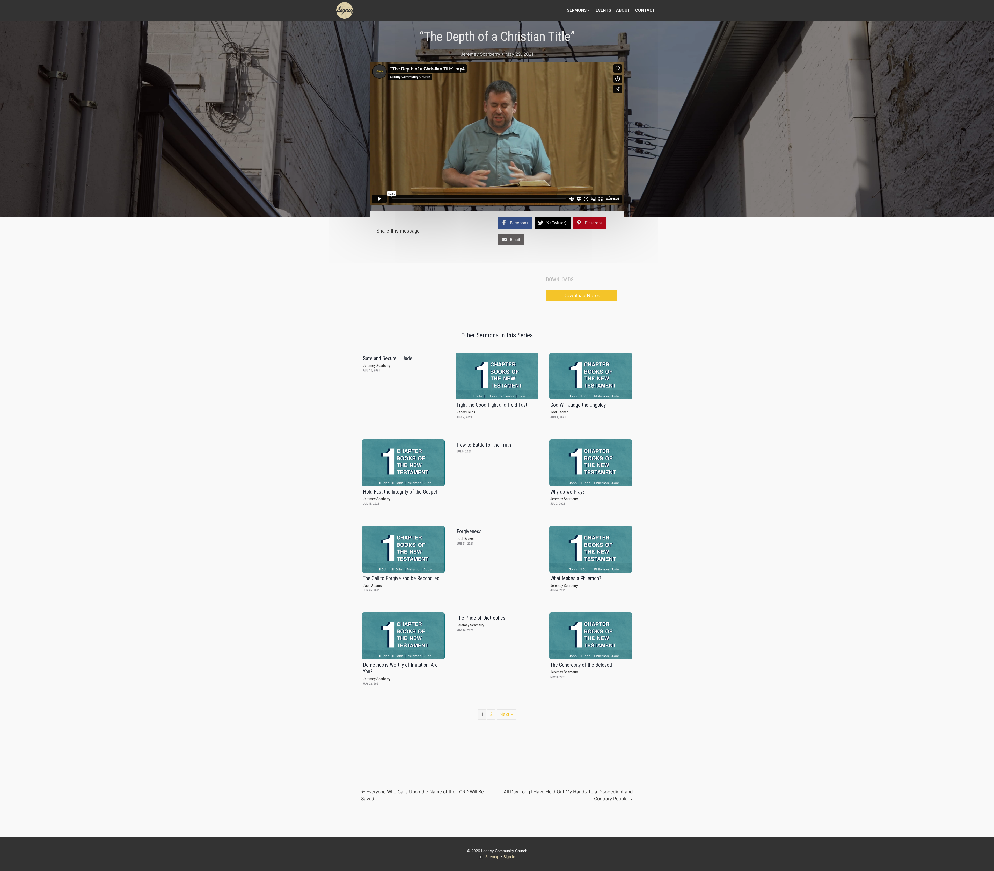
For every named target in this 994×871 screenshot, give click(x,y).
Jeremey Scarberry (480, 54)
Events (603, 10)
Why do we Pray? (567, 492)
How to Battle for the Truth (484, 445)
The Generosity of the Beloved (581, 665)
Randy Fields (466, 412)
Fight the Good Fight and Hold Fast (492, 405)
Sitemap (492, 856)
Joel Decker (559, 412)
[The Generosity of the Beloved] (590, 635)
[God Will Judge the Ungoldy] (590, 376)
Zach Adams (372, 585)
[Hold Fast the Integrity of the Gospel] (403, 462)
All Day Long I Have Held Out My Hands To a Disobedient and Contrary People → (568, 795)
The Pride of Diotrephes (481, 618)
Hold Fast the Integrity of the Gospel (400, 492)
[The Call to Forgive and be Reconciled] (403, 549)
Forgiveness (469, 531)
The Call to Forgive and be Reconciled (401, 578)
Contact (645, 10)
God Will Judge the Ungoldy (578, 405)
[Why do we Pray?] (590, 462)
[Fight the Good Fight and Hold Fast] (497, 376)
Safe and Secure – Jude (387, 358)
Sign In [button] (509, 856)
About (623, 10)
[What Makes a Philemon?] (590, 549)
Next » (506, 714)
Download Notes (581, 295)
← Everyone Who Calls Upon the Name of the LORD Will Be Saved (422, 795)
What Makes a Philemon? (575, 578)
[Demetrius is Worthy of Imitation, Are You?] (403, 635)
